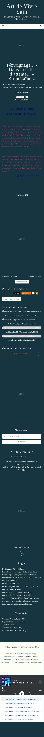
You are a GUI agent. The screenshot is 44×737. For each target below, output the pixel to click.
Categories (21, 84)
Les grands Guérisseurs (11, 589)
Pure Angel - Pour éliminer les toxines (17, 592)
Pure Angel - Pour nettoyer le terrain (16, 595)
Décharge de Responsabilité (13, 569)
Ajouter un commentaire (20, 354)
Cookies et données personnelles (20, 662)
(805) (13, 619)
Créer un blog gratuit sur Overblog (13, 656)
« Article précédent (9, 277)
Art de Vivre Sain (21, 9)
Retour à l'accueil (22, 282)
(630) (8, 625)
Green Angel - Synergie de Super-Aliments (19, 575)
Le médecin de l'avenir (11, 583)
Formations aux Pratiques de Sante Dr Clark (19, 572)
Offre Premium (5, 662)
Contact (35, 656)
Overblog (35, 647)
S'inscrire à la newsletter (11, 299)
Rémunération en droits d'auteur (29, 659)
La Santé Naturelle (9, 581)
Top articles (28, 656)
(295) (12, 628)
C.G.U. (17, 659)
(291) (14, 630)
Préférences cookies (36, 662)
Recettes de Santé (22, 92)
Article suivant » (34, 277)
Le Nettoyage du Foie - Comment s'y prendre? (20, 586)
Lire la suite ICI (22, 195)
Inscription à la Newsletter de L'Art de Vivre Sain (21, 578)
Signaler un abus (8, 659)
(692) (13, 622)
